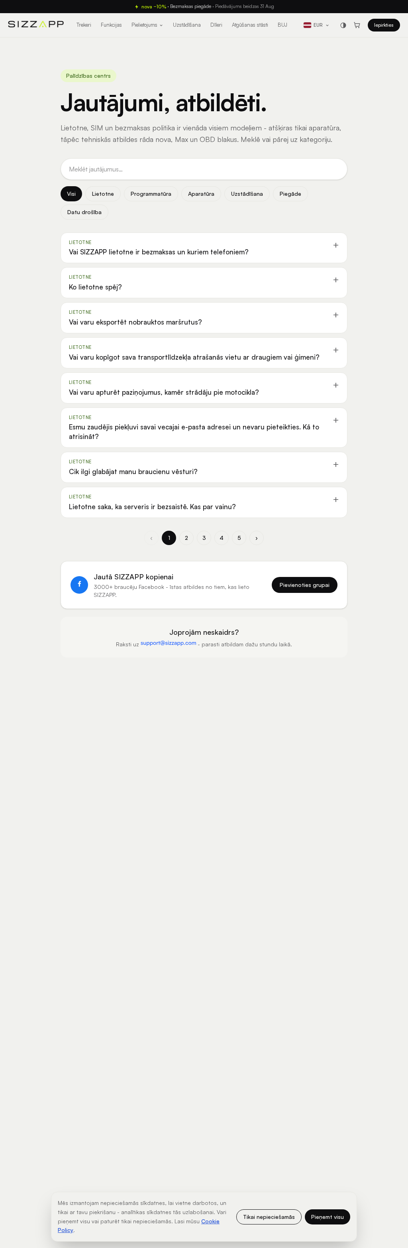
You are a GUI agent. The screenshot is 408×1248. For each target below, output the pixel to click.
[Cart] (357, 25)
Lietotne (103, 193)
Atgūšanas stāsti (250, 25)
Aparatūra (201, 193)
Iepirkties (384, 25)
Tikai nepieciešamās (269, 1216)
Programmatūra (151, 193)
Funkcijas (111, 25)
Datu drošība (84, 212)
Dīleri (216, 25)
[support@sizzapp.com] (168, 642)
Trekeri (83, 25)
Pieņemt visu (327, 1216)
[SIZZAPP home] (36, 25)
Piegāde (290, 193)
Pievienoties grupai (305, 584)
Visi (71, 193)
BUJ (282, 25)
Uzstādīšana (187, 25)
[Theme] (343, 25)
